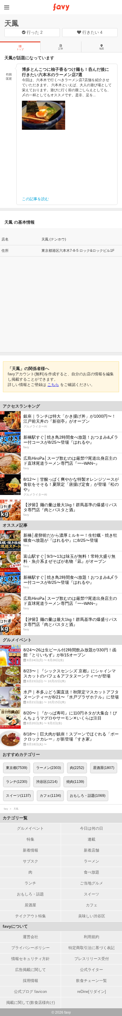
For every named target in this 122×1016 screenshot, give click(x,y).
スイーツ (91, 894)
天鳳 (11, 23)
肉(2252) (77, 768)
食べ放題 (91, 872)
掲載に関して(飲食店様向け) (30, 1002)
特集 (30, 839)
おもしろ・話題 (30, 894)
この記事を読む (35, 199)
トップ (20, 49)
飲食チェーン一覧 (91, 980)
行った (34, 32)
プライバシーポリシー (30, 948)
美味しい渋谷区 (91, 916)
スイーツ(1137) (18, 796)
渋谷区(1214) (46, 782)
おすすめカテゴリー (21, 754)
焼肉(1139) (75, 782)
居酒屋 (30, 905)
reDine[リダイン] (91, 991)
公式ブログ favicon (30, 991)
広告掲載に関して (30, 969)
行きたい (91, 32)
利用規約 (91, 937)
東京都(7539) (16, 768)
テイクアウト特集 (30, 916)
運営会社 (30, 937)
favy (6, 808)
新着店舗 (91, 850)
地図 (101, 48)
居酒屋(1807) (103, 768)
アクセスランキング (21, 406)
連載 (91, 839)
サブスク (30, 861)
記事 (60, 48)
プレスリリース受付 (91, 958)
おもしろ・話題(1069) (87, 796)
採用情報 (30, 980)
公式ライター (91, 969)
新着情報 (30, 850)
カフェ (91, 905)
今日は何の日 (91, 828)
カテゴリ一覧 (15, 817)
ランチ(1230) (16, 782)
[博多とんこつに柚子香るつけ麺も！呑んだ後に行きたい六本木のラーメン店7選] (43, 115)
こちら (53, 384)
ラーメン (91, 861)
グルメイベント (30, 828)
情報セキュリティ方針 (30, 958)
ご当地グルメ (91, 883)
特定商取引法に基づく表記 (91, 948)
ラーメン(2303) (48, 768)
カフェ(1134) (50, 796)
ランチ (30, 883)
